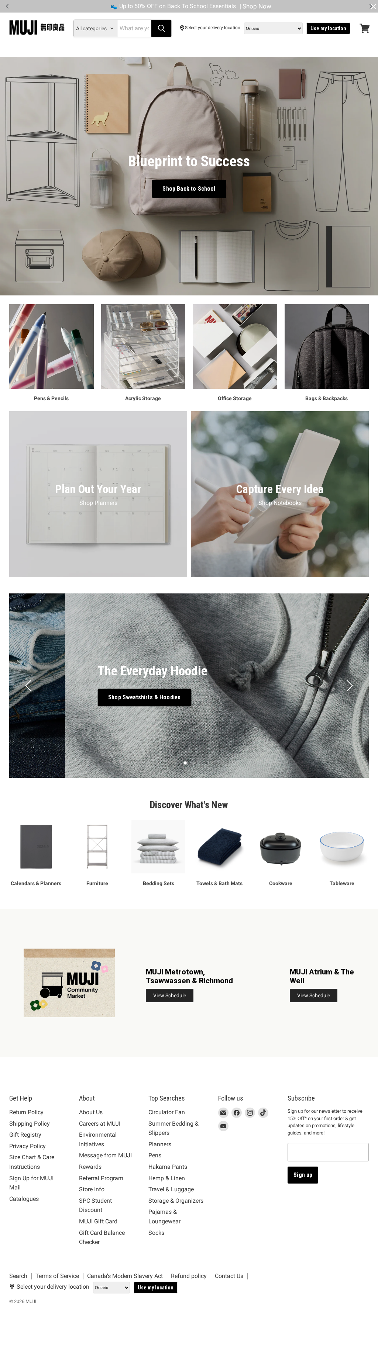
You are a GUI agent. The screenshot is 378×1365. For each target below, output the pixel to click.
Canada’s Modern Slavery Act (125, 1275)
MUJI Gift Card (98, 1221)
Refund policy (189, 1275)
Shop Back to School (188, 188)
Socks (156, 1232)
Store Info (91, 1189)
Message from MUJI (105, 1155)
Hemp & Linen (166, 1178)
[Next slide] (348, 685)
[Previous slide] (29, 685)
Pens (154, 1155)
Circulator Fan (166, 1112)
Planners (159, 1144)
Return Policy (26, 1112)
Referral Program (101, 1178)
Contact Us (229, 1275)
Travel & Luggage (171, 1189)
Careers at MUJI (99, 1123)
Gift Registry (25, 1134)
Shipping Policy (29, 1123)
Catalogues (24, 1198)
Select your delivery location (212, 27)
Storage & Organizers (175, 1200)
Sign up (302, 1174)
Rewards (90, 1166)
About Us (91, 1112)
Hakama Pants (167, 1166)
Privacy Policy (27, 1146)
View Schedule (169, 995)
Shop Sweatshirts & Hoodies (88, 697)
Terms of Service (57, 1275)
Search (18, 1275)
